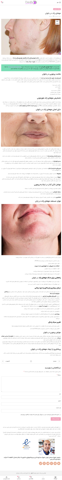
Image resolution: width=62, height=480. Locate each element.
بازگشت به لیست (31, 361)
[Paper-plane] (47, 463)
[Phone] (40, 463)
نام (60, 394)
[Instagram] (44, 463)
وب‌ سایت (58, 408)
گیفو (32, 473)
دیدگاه (59, 375)
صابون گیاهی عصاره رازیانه (14, 67)
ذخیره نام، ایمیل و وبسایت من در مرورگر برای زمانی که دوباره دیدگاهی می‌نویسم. (40, 414)
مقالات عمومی (57, 9)
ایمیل (59, 401)
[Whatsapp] (51, 463)
